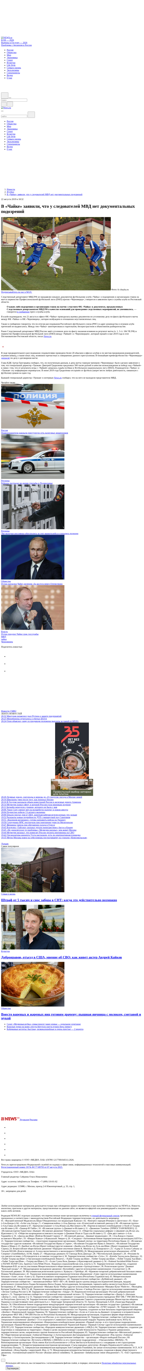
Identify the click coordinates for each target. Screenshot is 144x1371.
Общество (6, 581)
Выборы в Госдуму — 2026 (14, 42)
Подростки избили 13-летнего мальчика (23, 812)
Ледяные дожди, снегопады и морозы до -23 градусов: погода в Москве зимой (41, 797)
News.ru (47, 336)
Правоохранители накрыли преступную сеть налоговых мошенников (34, 433)
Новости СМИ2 (8, 711)
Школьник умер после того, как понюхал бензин (27, 799)
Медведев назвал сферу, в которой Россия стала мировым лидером (36, 804)
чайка (4, 639)
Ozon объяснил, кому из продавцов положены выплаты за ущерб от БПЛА (40, 721)
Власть (4, 631)
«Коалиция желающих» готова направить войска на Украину (33, 820)
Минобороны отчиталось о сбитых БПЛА (24, 718)
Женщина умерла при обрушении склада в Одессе (28, 825)
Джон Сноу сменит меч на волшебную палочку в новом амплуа (34, 810)
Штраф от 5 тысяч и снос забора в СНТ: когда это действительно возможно (59, 900)
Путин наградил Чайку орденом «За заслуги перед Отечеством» (32, 584)
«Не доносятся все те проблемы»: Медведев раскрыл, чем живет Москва (38, 830)
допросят (5, 358)
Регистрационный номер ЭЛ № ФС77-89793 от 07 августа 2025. (32, 1167)
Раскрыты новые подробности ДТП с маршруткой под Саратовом (35, 817)
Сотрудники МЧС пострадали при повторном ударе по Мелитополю (37, 822)
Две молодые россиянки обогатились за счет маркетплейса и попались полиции (39, 533)
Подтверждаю (13, 1368)
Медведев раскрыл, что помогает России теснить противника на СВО (37, 832)
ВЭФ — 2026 (7, 40)
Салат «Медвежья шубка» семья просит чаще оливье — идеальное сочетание (44, 1024)
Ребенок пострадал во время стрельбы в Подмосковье (27, 483)
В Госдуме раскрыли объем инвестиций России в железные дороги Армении (41, 802)
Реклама (33, 1119)
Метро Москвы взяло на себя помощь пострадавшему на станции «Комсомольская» (44, 837)
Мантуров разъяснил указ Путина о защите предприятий (31, 716)
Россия (4, 430)
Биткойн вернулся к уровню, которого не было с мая (29, 807)
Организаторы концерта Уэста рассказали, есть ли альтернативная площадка (40, 835)
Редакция (24, 1119)
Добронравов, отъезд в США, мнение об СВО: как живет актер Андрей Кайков (61, 957)
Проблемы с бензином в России (16, 45)
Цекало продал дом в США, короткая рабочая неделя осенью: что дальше (39, 815)
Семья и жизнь (8, 894)
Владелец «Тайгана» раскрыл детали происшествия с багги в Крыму (37, 827)
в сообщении (23, 312)
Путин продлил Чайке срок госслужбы (20, 634)
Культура (5, 951)
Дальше (5, 843)
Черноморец (7, 642)
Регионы (5, 480)
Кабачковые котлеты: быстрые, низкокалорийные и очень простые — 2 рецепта (45, 1029)
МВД (3, 636)
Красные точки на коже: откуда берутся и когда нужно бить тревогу (39, 1026)
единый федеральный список (105, 1215)
